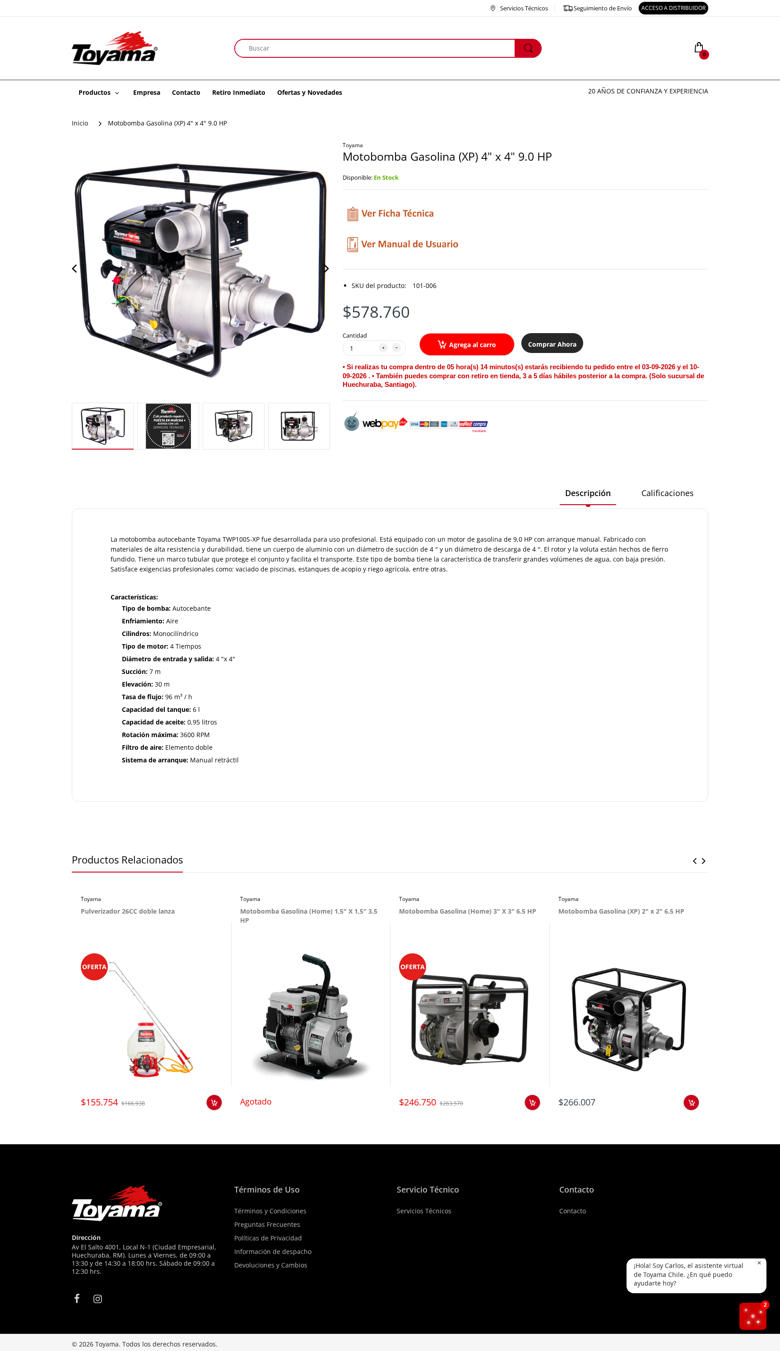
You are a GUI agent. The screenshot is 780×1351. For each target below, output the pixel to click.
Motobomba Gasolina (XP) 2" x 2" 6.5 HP (621, 911)
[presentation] (694, 861)
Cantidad (355, 335)
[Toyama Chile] (115, 47)
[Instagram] (97, 1298)
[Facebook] (77, 1298)
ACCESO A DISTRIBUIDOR (673, 8)
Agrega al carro (472, 344)
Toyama (353, 145)
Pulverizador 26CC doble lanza (128, 911)
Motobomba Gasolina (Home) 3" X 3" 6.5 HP (467, 911)
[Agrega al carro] (214, 1102)
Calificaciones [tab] (667, 492)
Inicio (80, 123)
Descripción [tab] (588, 492)
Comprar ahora (552, 344)
